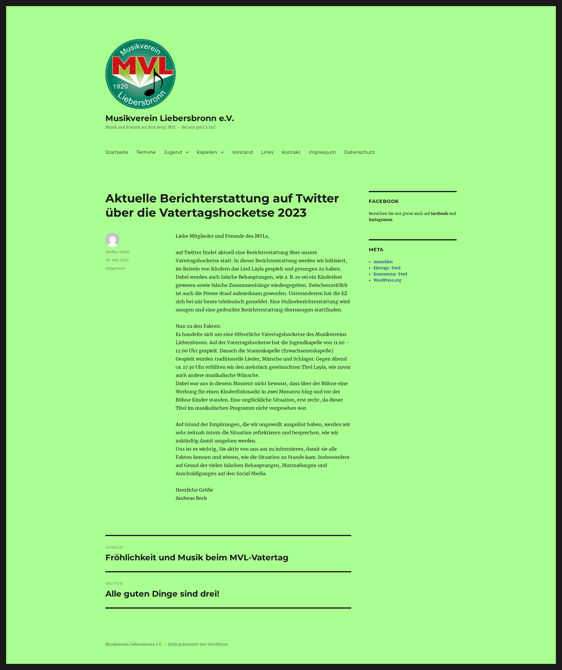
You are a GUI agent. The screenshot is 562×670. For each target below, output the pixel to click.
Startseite (116, 152)
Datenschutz (359, 152)
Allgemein (115, 268)
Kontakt (291, 152)
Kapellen (207, 152)
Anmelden (383, 261)
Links (267, 152)
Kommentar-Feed (390, 274)
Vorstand (242, 152)
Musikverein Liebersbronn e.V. (169, 118)
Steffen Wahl (117, 251)
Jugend (173, 152)
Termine (146, 152)
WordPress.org (387, 280)
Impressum (322, 152)
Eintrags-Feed (386, 268)
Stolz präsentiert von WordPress (198, 644)
